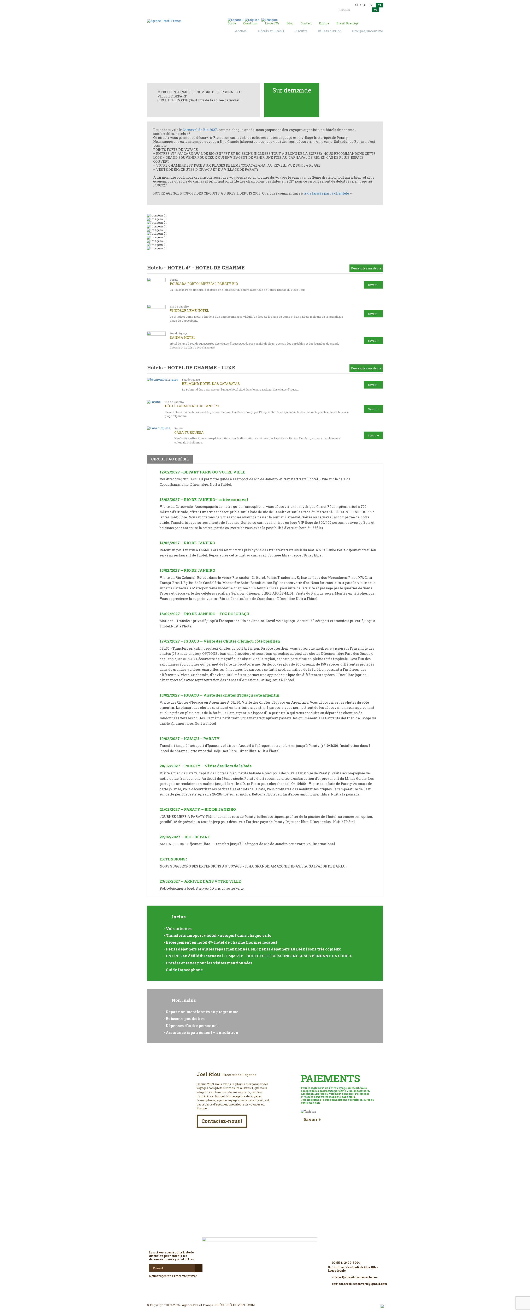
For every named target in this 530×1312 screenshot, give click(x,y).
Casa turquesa (189, 432)
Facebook (255, 1298)
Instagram (265, 1298)
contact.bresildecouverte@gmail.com (255, 7)
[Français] (269, 20)
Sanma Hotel (182, 337)
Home (227, 60)
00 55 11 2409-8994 (183, 5)
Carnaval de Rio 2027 (200, 129)
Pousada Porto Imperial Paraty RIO (204, 283)
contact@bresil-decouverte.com (262, 4)
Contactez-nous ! (221, 1121)
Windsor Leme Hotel (189, 310)
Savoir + (373, 285)
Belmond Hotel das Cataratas (211, 383)
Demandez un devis (366, 268)
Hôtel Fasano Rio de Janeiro (192, 406)
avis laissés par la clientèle (326, 193)
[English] (252, 20)
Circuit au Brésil (247, 60)
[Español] (235, 20)
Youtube (275, 1298)
